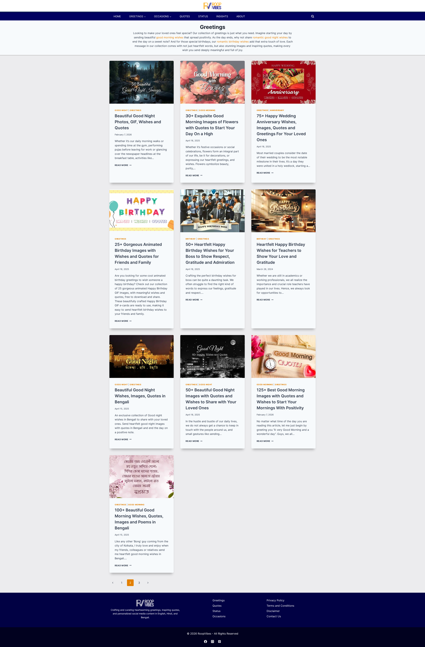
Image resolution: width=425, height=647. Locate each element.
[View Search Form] (313, 16)
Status (203, 16)
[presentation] (141, 82)
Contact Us (274, 616)
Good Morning (207, 110)
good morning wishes (169, 37)
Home (117, 16)
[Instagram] (212, 642)
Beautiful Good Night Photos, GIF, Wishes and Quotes (138, 121)
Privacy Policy (275, 600)
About (240, 16)
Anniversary (277, 110)
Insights (222, 16)
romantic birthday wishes (233, 41)
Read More (123, 165)
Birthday (190, 239)
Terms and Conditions (280, 605)
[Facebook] (206, 642)
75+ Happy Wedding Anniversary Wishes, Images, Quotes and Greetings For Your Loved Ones (281, 127)
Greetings (135, 110)
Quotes (185, 16)
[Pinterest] (219, 642)
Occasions (218, 616)
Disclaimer (273, 611)
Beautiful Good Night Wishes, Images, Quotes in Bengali (140, 396)
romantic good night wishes (270, 37)
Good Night (121, 110)
